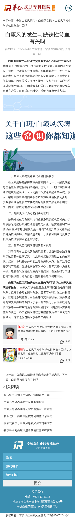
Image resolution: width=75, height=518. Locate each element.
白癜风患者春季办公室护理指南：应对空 (28, 409)
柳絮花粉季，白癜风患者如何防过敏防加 (28, 423)
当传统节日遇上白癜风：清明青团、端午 (28, 395)
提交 (37, 483)
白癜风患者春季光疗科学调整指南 (24, 402)
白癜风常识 (45, 20)
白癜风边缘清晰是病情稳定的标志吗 (38, 374)
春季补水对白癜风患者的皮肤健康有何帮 (28, 430)
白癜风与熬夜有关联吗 (24, 379)
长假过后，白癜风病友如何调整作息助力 (28, 416)
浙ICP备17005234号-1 (56, 515)
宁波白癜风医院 (25, 20)
